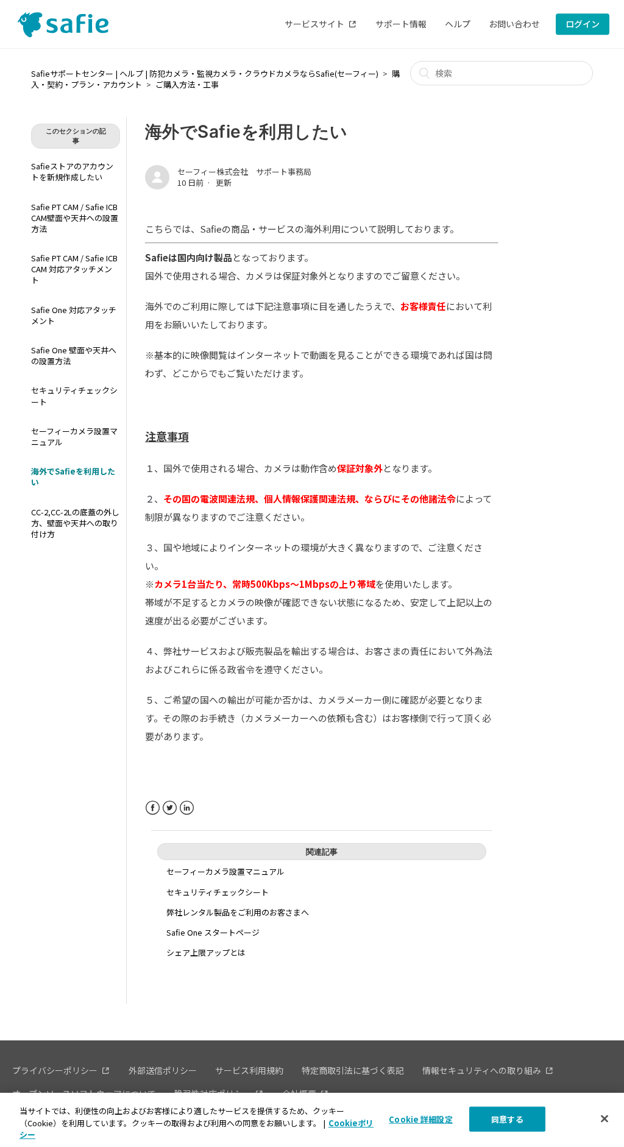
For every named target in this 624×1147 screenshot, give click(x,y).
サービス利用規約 (249, 1070)
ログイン (583, 24)
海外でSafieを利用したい (73, 476)
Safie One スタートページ (213, 932)
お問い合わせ (514, 24)
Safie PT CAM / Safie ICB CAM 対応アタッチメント (74, 269)
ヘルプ (457, 24)
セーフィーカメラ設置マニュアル (74, 436)
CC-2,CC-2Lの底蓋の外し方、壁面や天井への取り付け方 (75, 523)
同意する (507, 1118)
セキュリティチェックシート (74, 395)
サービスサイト (314, 24)
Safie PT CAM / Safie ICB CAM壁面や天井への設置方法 (74, 218)
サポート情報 (401, 24)
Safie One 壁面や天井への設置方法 (73, 355)
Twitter (169, 808)
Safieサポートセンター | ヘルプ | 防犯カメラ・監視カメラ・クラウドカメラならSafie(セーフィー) (204, 73)
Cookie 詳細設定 (420, 1118)
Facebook (152, 808)
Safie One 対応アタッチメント (73, 315)
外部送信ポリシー (163, 1070)
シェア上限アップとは (206, 952)
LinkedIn (186, 808)
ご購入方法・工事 (187, 84)
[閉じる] (604, 1118)
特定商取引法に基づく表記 (353, 1070)
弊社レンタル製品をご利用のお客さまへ (237, 912)
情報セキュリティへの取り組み (481, 1070)
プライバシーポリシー (55, 1070)
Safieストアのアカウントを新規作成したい (72, 171)
